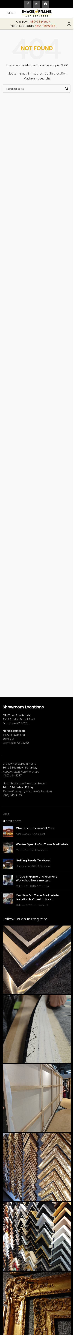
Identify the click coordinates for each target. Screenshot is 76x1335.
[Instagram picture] (37, 960)
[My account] (68, 23)
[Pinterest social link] (45, 4)
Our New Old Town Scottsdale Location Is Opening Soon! (37, 897)
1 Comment (38, 833)
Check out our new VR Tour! (35, 828)
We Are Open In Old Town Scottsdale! (42, 844)
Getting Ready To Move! (33, 860)
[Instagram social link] (36, 4)
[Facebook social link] (27, 4)
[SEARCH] (67, 88)
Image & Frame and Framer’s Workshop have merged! (36, 879)
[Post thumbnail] (8, 831)
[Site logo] (36, 12)
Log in (6, 813)
